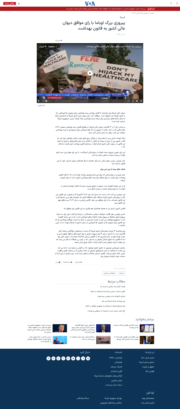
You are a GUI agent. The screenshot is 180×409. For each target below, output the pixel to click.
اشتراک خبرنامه (116, 366)
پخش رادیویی (116, 380)
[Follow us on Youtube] (73, 358)
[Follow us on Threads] (63, 358)
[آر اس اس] (58, 358)
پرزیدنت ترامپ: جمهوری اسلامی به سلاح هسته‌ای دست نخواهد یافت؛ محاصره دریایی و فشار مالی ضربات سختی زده (105, 8)
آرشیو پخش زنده (147, 403)
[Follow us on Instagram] (68, 358)
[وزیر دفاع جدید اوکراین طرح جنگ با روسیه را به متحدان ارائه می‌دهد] (147, 340)
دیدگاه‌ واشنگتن (83, 398)
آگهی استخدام (116, 371)
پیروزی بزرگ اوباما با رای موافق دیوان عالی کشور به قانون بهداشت (113, 46)
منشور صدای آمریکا (146, 362)
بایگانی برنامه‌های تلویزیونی (111, 403)
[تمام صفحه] (133, 101)
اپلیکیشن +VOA (115, 357)
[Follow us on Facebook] (88, 358)
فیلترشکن (118, 362)
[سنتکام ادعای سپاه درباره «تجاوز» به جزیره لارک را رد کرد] (103, 340)
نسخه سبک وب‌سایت (113, 385)
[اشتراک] (48, 358)
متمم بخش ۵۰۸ (147, 357)
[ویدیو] (19, 3)
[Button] (58, 40)
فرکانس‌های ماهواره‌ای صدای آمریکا (108, 376)
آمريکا (122, 17)
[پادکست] (53, 358)
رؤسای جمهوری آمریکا (113, 398)
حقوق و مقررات (148, 366)
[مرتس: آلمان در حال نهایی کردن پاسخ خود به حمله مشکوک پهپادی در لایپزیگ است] (60, 340)
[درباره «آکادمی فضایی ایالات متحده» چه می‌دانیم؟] (147, 328)
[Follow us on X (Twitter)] (78, 358)
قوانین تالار (150, 371)
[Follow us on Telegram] (83, 358)
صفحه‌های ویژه (148, 398)
